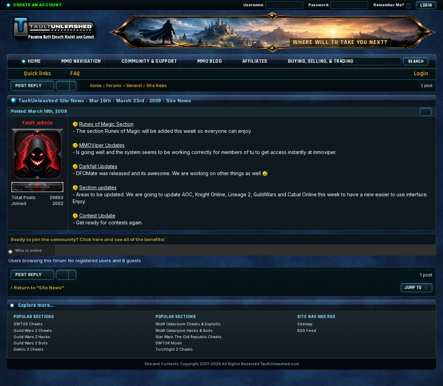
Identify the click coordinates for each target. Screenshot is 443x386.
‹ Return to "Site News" (37, 287)
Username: (254, 4)
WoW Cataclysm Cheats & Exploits (187, 323)
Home (34, 61)
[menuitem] (70, 74)
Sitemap (305, 323)
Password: (319, 4)
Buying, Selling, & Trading (321, 61)
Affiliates (255, 61)
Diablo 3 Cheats (28, 349)
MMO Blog (209, 61)
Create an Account (37, 4)
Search (415, 61)
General (134, 85)
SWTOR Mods (168, 343)
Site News (156, 85)
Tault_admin (37, 123)
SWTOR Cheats (28, 323)
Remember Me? (389, 4)
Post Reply (28, 86)
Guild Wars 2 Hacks (31, 336)
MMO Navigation (81, 61)
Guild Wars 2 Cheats (32, 330)
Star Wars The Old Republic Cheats (188, 336)
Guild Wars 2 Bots (30, 343)
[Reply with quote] (425, 111)
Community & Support (149, 61)
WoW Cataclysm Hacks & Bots (184, 330)
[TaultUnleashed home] (59, 30)
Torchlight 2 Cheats (174, 349)
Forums (114, 85)
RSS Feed (306, 330)
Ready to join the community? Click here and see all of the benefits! (88, 239)
